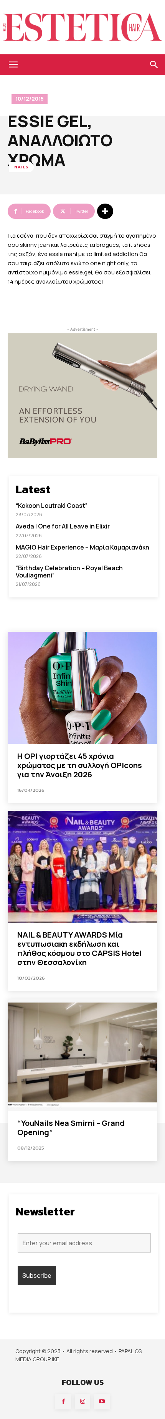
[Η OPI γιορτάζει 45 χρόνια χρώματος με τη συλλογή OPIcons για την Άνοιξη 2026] (82, 688)
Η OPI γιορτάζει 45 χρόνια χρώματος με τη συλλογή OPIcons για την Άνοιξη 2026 (79, 765)
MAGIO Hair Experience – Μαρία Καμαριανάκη (82, 547)
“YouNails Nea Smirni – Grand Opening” (71, 1127)
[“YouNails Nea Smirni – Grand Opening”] (82, 1055)
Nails (21, 167)
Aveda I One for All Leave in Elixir (63, 526)
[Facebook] (63, 1402)
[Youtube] (102, 1402)
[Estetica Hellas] (82, 27)
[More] (105, 211)
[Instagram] (83, 1402)
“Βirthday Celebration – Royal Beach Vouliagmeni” (69, 571)
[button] (13, 64)
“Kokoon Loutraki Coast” (51, 505)
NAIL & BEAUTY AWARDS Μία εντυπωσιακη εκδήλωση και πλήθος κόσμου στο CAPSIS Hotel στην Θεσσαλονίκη (79, 948)
